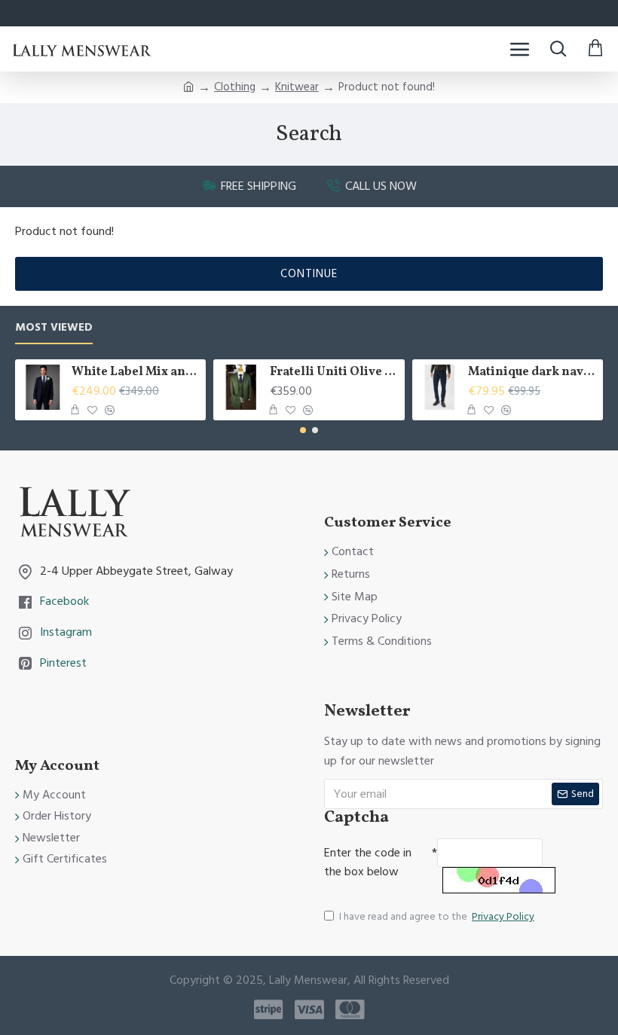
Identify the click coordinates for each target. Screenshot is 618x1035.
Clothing (234, 87)
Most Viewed (54, 328)
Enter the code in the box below (367, 862)
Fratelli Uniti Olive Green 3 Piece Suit (334, 372)
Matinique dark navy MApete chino (532, 372)
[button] (303, 430)
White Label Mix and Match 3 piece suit (136, 372)
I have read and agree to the (436, 916)
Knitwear (297, 87)
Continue (309, 274)
